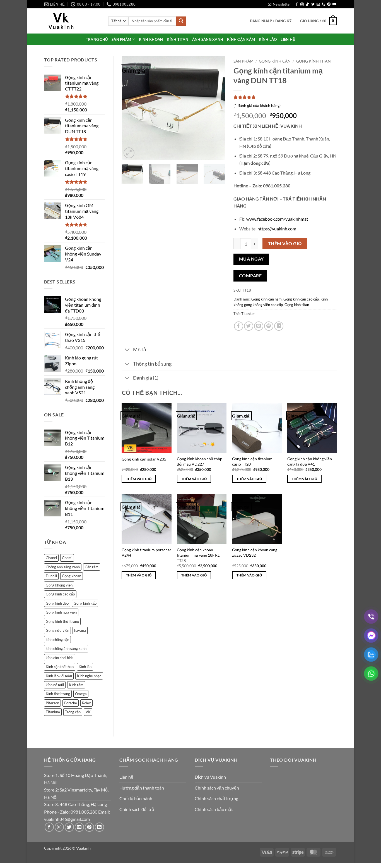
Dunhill (51, 576)
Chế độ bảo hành (135, 798)
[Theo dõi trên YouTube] (334, 4)
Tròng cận (73, 712)
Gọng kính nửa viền (61, 612)
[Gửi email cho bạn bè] (258, 326)
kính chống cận (57, 639)
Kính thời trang (58, 694)
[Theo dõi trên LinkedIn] (99, 827)
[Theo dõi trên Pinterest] (329, 4)
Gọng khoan (71, 576)
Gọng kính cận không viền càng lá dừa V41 (309, 461)
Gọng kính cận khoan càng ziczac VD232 (254, 552)
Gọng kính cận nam (266, 299)
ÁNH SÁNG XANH (207, 39)
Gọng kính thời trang (62, 621)
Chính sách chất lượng (216, 798)
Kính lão (85, 666)
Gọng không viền (59, 585)
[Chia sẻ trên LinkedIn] (278, 326)
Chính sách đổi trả (136, 809)
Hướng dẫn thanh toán (141, 787)
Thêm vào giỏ (285, 243)
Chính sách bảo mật (214, 809)
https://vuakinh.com (276, 228)
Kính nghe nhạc (89, 676)
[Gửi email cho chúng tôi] (318, 4)
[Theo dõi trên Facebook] (296, 4)
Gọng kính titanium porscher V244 (146, 552)
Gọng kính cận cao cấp (301, 299)
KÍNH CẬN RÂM (241, 39)
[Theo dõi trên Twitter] (313, 4)
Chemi (67, 558)
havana (80, 630)
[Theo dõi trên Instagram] (302, 4)
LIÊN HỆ (288, 39)
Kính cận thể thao (60, 666)
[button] (279, 4)
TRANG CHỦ (97, 39)
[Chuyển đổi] (127, 350)
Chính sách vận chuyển (217, 787)
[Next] (216, 108)
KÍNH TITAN (177, 39)
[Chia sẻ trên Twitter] (248, 326)
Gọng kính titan (313, 61)
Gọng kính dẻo (57, 603)
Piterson (52, 703)
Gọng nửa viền (57, 630)
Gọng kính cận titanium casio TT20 (252, 461)
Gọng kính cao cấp (60, 594)
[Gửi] (181, 21)
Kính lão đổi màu (59, 676)
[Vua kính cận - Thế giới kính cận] (72, 21)
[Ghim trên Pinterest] (268, 326)
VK (88, 712)
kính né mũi (55, 685)
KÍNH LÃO (268, 39)
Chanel (51, 558)
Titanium (53, 712)
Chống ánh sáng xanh (63, 567)
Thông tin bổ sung (152, 364)
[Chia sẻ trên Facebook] (238, 326)
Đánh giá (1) (145, 378)
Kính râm (76, 685)
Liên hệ (126, 776)
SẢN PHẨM (121, 39)
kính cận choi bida (60, 657)
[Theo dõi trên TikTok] (307, 4)
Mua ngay (251, 258)
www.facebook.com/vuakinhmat (277, 218)
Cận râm (91, 567)
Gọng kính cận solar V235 (144, 459)
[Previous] (131, 108)
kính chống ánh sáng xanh (66, 648)
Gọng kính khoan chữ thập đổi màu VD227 (199, 461)
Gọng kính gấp (85, 603)
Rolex (86, 703)
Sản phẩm (243, 61)
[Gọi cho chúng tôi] (323, 4)
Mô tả (139, 349)
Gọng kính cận (275, 61)
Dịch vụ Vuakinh (210, 776)
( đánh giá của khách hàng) (257, 105)
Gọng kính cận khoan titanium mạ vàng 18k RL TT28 (198, 554)
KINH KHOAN (151, 39)
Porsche (70, 703)
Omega (81, 694)
